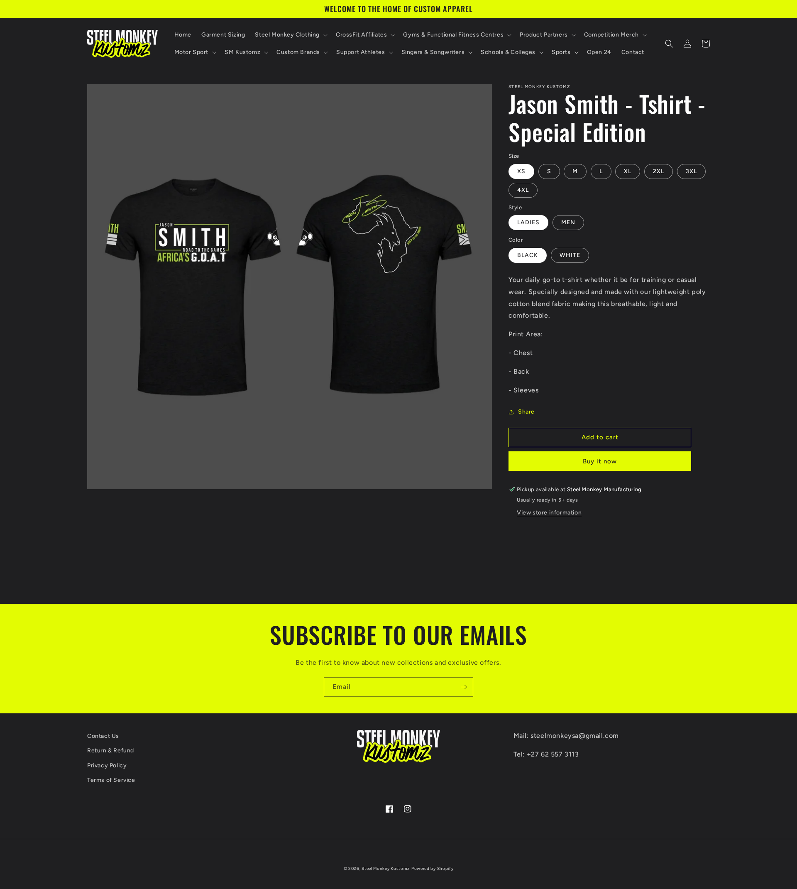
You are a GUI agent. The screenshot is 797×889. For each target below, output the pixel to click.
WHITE (570, 255)
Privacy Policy (107, 765)
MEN (568, 222)
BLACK (527, 255)
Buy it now (600, 461)
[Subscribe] (464, 687)
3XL (691, 171)
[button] (290, 35)
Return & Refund (110, 750)
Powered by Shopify (432, 868)
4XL (523, 189)
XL (627, 171)
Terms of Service (111, 780)
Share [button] (526, 411)
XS (521, 171)
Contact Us (103, 736)
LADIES (528, 222)
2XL (658, 171)
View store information (549, 512)
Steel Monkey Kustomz (386, 868)
